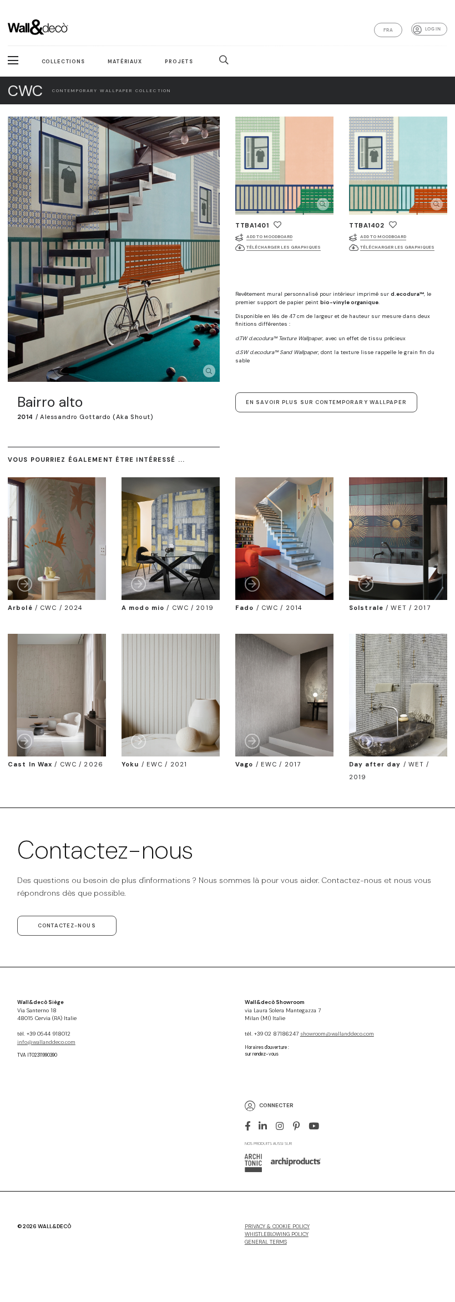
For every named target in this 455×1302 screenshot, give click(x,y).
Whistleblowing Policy (277, 1234)
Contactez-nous (67, 925)
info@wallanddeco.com (46, 1042)
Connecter (276, 1105)
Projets (179, 61)
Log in (433, 29)
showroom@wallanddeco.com (337, 1034)
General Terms (266, 1242)
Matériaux (125, 61)
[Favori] (277, 225)
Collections (63, 61)
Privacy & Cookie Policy (277, 1226)
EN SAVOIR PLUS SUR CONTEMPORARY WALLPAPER (326, 402)
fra (388, 30)
